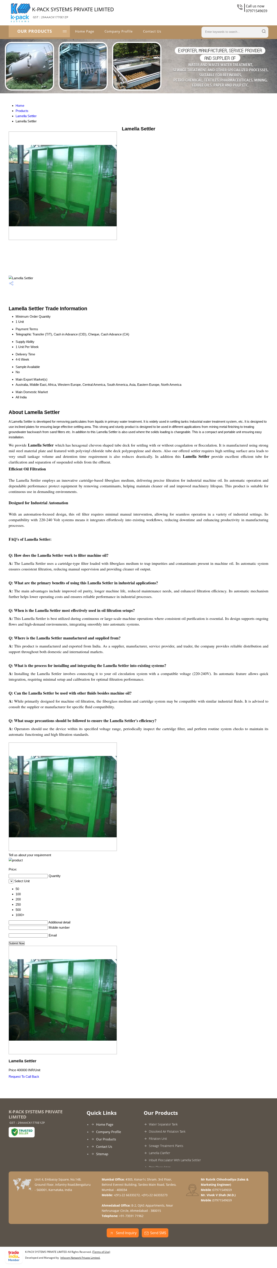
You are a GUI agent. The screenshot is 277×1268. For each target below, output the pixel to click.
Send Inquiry (126, 1232)
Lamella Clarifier (159, 1153)
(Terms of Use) (101, 1252)
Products (22, 111)
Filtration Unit (158, 1139)
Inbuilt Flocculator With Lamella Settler (175, 1160)
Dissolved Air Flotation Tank (167, 1131)
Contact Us (152, 31)
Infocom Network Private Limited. (80, 1258)
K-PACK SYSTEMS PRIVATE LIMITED (73, 12)
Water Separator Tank (163, 1124)
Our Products (34, 31)
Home (20, 105)
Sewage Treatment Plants (166, 1146)
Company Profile (119, 31)
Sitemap (102, 1154)
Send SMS (158, 1232)
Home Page (84, 31)
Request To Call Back (24, 1076)
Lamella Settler (26, 116)
